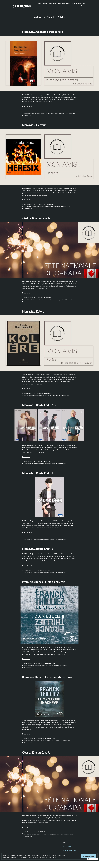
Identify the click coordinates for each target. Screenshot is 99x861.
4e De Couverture (28, 111)
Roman (60, 113)
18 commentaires (28, 668)
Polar (61, 665)
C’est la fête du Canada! (36, 218)
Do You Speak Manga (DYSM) (66, 3)
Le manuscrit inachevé (38, 741)
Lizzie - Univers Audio (53, 665)
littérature (36, 206)
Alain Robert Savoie (29, 300)
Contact (83, 5)
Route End (48, 463)
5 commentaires (28, 302)
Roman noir (57, 206)
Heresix (30, 206)
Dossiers (52, 3)
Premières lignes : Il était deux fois (43, 582)
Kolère (39, 395)
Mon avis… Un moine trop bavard (42, 31)
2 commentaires (28, 209)
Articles (44, 3)
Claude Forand (40, 113)
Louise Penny (56, 300)
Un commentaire (28, 743)
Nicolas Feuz (45, 206)
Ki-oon (34, 463)
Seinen (53, 463)
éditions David (32, 113)
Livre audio (50, 113)
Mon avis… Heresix (34, 125)
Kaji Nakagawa (28, 463)
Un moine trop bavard (69, 113)
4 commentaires (61, 464)
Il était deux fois (36, 665)
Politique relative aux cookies (50, 857)
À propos (77, 5)
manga (38, 463)
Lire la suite (26, 106)
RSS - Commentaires (69, 850)
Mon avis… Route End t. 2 (37, 473)
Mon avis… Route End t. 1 (37, 549)
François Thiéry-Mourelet (30, 395)
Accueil (39, 3)
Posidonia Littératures (52, 395)
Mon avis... (50, 111)
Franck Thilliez (28, 665)
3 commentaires (28, 115)
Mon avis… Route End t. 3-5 (39, 405)
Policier (56, 113)
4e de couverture (22, 5)
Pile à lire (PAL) (81, 3)
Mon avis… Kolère (33, 311)
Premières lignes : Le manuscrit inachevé (47, 677)
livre (46, 113)
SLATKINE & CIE (65, 206)
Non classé (52, 204)
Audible (26, 113)
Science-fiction (69, 300)
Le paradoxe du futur (40, 300)
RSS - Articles (67, 847)
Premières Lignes (50, 663)
